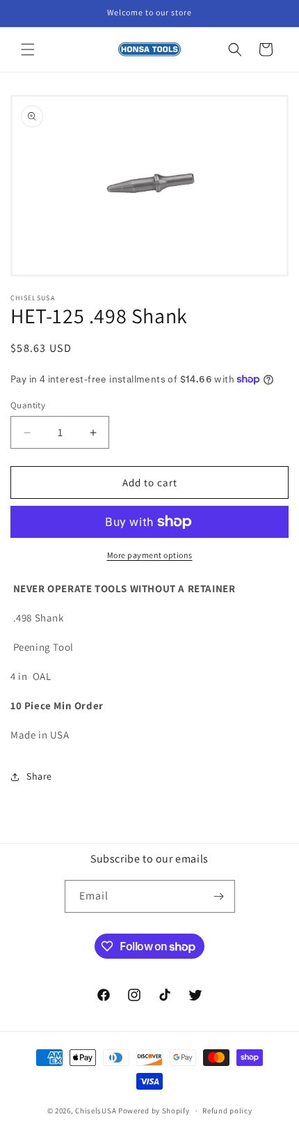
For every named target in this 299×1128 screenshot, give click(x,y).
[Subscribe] (219, 896)
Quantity (27, 405)
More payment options (150, 555)
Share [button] (39, 776)
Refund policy (227, 1110)
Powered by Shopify (154, 1110)
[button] (28, 49)
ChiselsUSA (95, 1110)
